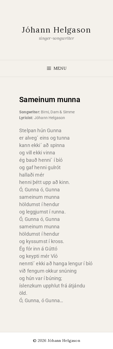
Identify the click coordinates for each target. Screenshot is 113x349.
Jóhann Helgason (56, 30)
